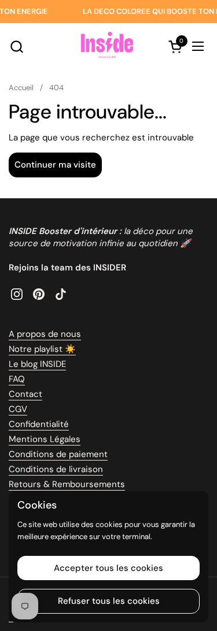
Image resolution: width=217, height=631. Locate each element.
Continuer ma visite (55, 164)
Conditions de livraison (56, 469)
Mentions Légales (44, 439)
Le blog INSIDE (37, 364)
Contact (25, 394)
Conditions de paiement (58, 454)
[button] (16, 46)
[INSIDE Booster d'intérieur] (107, 46)
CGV (18, 409)
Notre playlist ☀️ (42, 349)
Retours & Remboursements (67, 484)
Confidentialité (39, 424)
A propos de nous (45, 334)
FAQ (17, 379)
